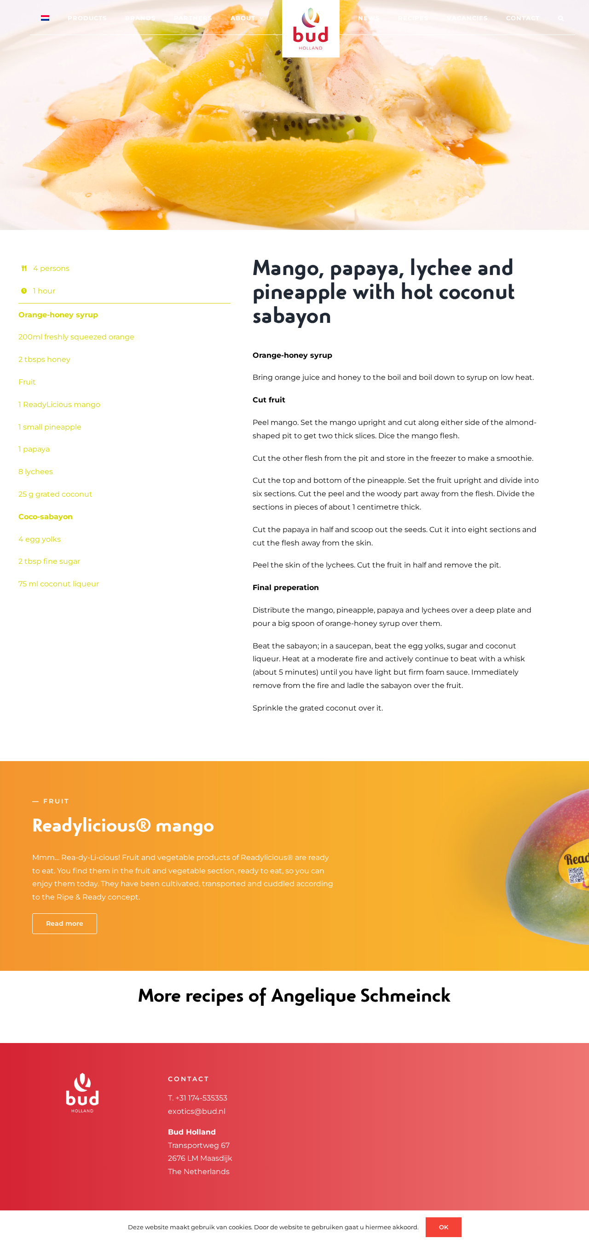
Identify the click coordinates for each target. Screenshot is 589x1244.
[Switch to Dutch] (70, 17)
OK (443, 1227)
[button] (524, 17)
